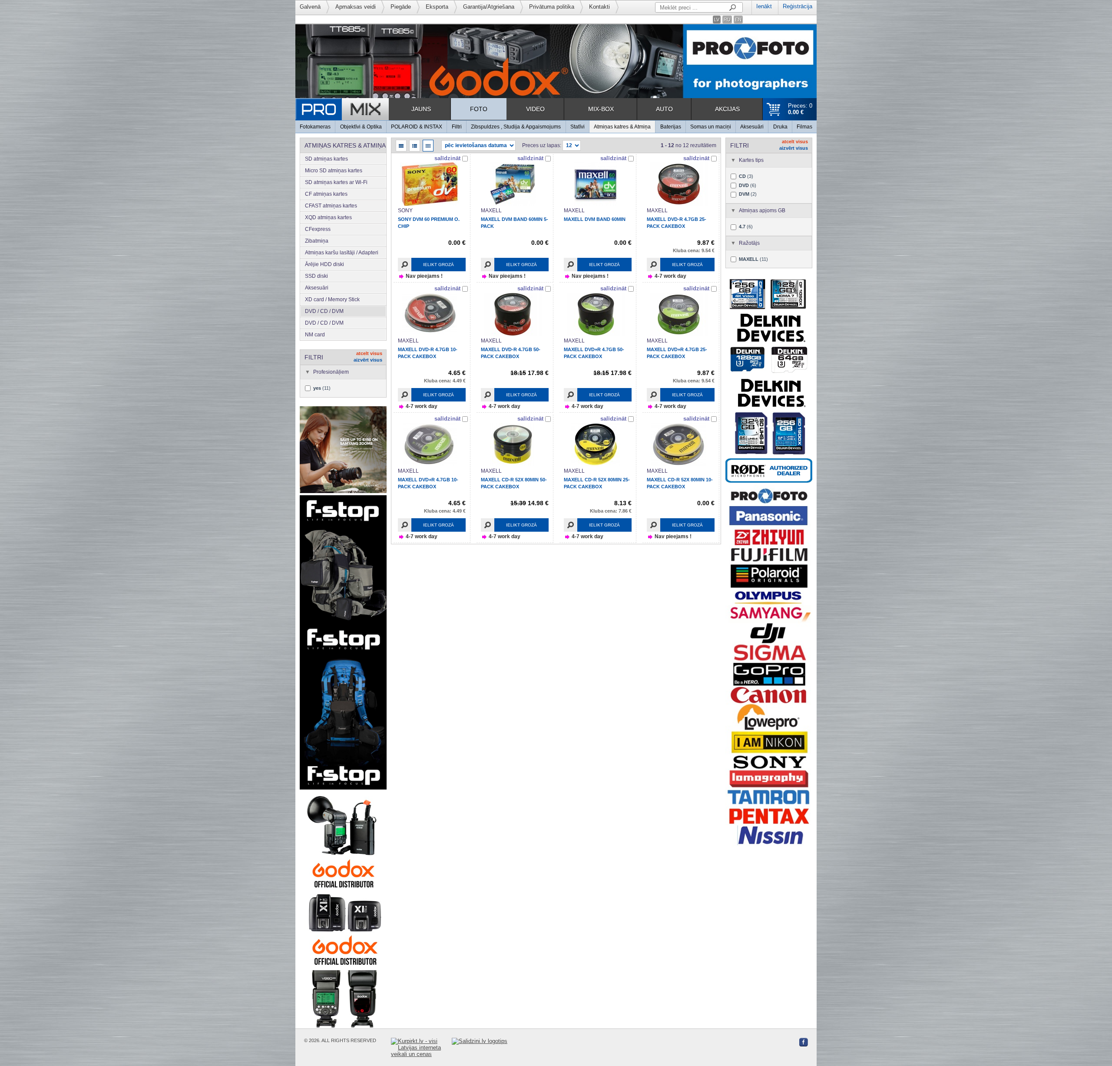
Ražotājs (749, 243)
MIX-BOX (601, 108)
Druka (780, 127)
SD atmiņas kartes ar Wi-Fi (336, 182)
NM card (315, 335)
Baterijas (670, 127)
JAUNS (421, 108)
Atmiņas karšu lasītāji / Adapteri (341, 253)
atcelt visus (369, 353)
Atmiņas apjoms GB (762, 210)
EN (738, 19)
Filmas (804, 127)
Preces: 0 (800, 108)
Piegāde (401, 6)
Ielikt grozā (438, 264)
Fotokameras (315, 127)
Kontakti (599, 6)
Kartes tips (751, 160)
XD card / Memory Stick (332, 299)
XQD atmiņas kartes (328, 217)
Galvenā (310, 6)
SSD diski (316, 276)
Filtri (457, 127)
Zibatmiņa (316, 241)
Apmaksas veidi (355, 6)
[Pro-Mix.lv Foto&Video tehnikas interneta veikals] (342, 109)
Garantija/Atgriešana (488, 6)
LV (716, 19)
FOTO (478, 108)
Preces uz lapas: (541, 145)
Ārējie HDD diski (324, 264)
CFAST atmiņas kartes (331, 206)
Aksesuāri (752, 127)
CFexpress (318, 229)
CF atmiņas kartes (326, 194)
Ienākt (764, 6)
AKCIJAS (727, 108)
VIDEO (535, 108)
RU (727, 19)
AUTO (664, 108)
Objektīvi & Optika (361, 127)
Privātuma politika (551, 6)
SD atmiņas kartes (326, 159)
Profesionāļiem (331, 372)
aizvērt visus (368, 359)
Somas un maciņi (710, 127)
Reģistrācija (797, 6)
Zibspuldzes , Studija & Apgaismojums (516, 127)
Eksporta (437, 6)
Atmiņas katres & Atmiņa (622, 127)
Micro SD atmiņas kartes (333, 171)
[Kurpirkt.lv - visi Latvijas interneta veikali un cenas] (421, 1047)
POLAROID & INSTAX (416, 127)
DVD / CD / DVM (324, 311)
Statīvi (577, 127)
